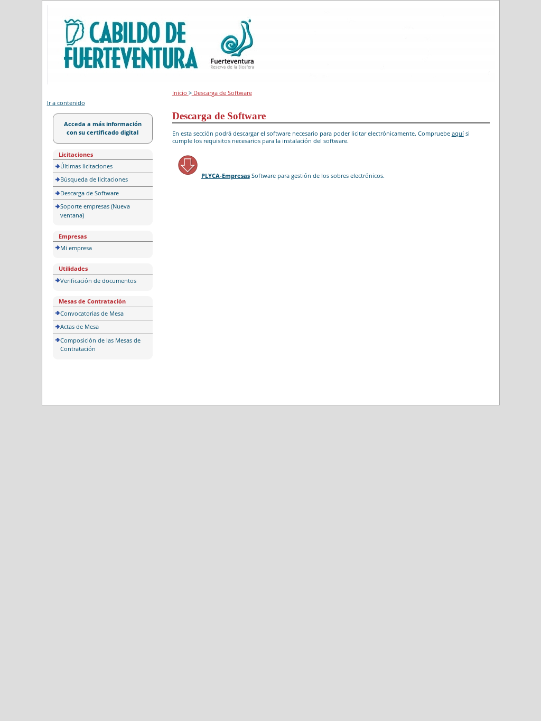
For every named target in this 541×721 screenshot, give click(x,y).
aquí (458, 133)
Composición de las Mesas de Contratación (100, 344)
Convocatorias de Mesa (92, 313)
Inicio (180, 93)
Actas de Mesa (79, 326)
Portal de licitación (79, 11)
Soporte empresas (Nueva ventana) (95, 210)
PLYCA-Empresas (225, 175)
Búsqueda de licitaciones (94, 179)
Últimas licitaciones (86, 166)
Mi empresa (76, 248)
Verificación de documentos (98, 280)
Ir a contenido (66, 103)
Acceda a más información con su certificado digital (103, 128)
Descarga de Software (89, 193)
